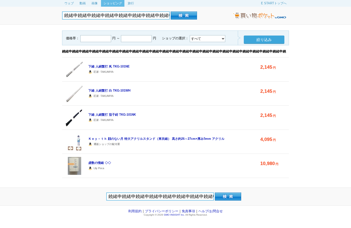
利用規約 (135, 211)
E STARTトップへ (274, 3)
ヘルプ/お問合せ (210, 211)
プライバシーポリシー (161, 211)
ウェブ (69, 3)
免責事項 (188, 211)
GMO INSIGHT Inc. (174, 214)
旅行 (131, 3)
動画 (83, 3)
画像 (94, 3)
